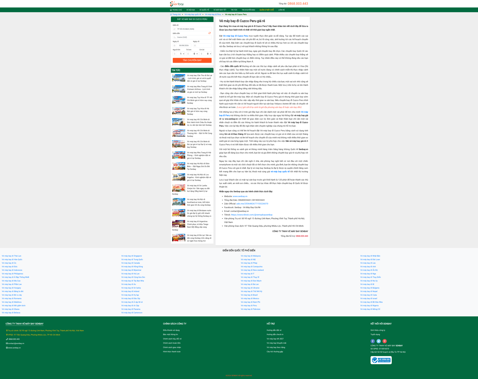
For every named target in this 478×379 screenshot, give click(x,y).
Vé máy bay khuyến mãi (276, 343)
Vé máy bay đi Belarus (11, 313)
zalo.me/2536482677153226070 (252, 204)
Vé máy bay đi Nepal (368, 291)
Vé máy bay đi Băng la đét (12, 291)
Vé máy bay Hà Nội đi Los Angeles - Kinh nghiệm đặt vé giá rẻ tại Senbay (199, 177)
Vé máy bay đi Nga (368, 274)
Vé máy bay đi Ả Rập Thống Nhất (15, 277)
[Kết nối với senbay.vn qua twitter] (379, 341)
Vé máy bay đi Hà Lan (130, 274)
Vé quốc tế (204, 10)
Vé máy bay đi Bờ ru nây (12, 295)
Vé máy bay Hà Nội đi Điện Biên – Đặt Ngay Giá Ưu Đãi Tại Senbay (198, 166)
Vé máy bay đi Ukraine (250, 288)
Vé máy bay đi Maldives (12, 302)
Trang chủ (177, 10)
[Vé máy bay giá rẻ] (177, 3)
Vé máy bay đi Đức (9, 266)
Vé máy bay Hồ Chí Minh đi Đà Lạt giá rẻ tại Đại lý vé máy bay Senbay (199, 144)
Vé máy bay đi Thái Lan (11, 256)
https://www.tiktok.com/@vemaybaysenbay (251, 215)
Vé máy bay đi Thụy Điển (370, 277)
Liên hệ (281, 10)
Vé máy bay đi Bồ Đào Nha (371, 302)
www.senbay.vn (240, 196)
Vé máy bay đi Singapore (131, 256)
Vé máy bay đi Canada (130, 263)
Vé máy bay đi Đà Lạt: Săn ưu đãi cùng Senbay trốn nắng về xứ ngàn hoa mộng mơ (199, 238)
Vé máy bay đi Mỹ (248, 259)
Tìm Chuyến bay (192, 60)
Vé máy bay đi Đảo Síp (130, 298)
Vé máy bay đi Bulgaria (369, 288)
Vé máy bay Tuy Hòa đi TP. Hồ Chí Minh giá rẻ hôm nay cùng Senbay (199, 100)
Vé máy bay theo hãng (276, 347)
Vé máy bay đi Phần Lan (12, 284)
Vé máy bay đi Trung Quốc (132, 259)
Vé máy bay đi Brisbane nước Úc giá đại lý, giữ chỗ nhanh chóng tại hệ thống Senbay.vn (199, 213)
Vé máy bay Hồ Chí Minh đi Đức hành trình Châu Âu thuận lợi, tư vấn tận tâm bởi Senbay (199, 122)
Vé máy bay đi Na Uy (369, 281)
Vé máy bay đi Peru (213, 14)
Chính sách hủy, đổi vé (172, 339)
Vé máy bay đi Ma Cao (11, 281)
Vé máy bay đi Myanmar (131, 270)
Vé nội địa (190, 10)
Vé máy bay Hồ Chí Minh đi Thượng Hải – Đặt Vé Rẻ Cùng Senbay (199, 133)
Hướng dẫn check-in (275, 334)
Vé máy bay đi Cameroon (131, 313)
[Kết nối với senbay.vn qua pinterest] (385, 341)
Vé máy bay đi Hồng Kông (132, 266)
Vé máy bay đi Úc (9, 263)
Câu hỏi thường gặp (275, 351)
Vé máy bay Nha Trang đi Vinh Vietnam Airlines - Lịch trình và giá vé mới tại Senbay (199, 89)
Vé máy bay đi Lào (368, 263)
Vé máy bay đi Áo (128, 284)
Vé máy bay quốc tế (193, 14)
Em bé (202, 50)
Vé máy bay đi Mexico (250, 298)
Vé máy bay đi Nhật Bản (370, 256)
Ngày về (196, 41)
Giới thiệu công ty (378, 330)
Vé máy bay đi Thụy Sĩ (250, 277)
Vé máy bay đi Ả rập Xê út (132, 302)
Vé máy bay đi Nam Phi (250, 302)
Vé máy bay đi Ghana (10, 309)
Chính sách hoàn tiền (171, 343)
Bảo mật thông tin (170, 334)
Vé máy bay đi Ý (247, 274)
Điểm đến (176, 33)
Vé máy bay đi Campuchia (251, 266)
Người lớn (176, 50)
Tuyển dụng (375, 334)
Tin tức (234, 10)
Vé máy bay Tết (219, 10)
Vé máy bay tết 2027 (275, 339)
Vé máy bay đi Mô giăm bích (13, 305)
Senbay (399, 346)
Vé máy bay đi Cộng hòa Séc (133, 277)
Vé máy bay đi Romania (11, 298)
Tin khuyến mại (248, 10)
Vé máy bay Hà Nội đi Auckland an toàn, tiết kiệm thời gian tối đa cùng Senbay (199, 202)
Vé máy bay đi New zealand (252, 270)
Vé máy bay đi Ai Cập (130, 305)
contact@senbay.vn (16, 343)
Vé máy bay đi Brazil (249, 295)
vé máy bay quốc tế (280, 171)
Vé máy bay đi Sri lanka (131, 288)
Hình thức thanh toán (171, 351)
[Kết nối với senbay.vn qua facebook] (373, 341)
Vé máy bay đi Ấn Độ (369, 270)
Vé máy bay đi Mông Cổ (370, 309)
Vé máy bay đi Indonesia (12, 270)
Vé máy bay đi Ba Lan (250, 284)
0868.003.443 (298, 3)
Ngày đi (176, 41)
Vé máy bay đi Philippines (12, 274)
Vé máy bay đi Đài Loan (370, 259)
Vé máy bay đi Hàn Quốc (12, 259)
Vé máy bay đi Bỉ (367, 284)
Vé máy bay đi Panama (130, 309)
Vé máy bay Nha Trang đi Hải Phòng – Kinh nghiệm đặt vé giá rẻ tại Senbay (199, 155)
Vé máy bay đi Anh (368, 266)
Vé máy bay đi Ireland (130, 291)
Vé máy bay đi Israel (368, 298)
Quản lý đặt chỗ (267, 10)
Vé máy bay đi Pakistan (250, 309)
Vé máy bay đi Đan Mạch (251, 281)
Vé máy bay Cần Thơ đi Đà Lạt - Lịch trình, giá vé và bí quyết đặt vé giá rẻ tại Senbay (199, 78)
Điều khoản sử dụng (171, 330)
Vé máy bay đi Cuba (368, 295)
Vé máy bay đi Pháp (249, 263)
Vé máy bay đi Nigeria (369, 305)
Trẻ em (188, 50)
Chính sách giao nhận (172, 347)
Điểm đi (175, 25)
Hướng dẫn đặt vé (274, 330)
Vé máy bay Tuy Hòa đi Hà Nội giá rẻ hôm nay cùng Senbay (198, 111)
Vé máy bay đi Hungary (11, 288)
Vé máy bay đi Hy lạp (130, 295)
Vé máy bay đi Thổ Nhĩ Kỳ (251, 291)
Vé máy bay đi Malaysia (251, 256)
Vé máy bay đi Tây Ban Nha (132, 281)
